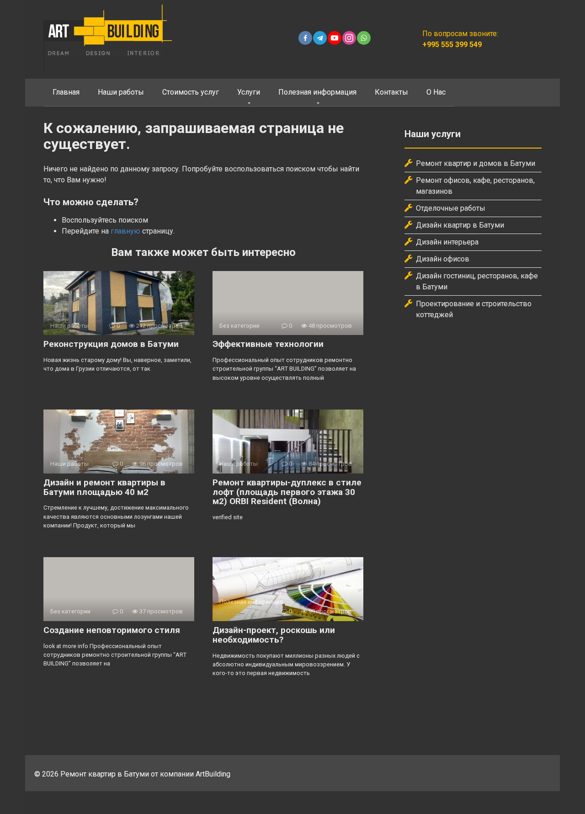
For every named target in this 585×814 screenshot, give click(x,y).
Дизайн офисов (442, 259)
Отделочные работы (450, 208)
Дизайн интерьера (447, 242)
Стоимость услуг (190, 92)
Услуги (248, 92)
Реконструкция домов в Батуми (111, 344)
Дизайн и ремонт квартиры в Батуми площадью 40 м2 (104, 487)
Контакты (391, 92)
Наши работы (121, 92)
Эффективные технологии (268, 344)
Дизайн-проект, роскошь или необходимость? (274, 635)
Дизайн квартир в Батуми (460, 225)
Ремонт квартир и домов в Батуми (475, 163)
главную (125, 231)
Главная (66, 92)
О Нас (436, 92)
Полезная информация (317, 92)
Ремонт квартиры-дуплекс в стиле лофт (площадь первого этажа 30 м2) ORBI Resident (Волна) (287, 492)
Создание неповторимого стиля (111, 630)
